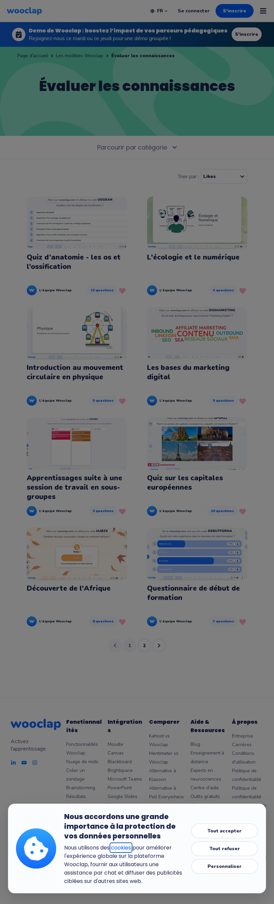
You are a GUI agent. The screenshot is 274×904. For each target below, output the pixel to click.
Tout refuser (225, 848)
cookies (121, 847)
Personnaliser (225, 866)
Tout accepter (225, 831)
